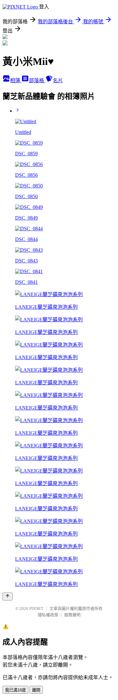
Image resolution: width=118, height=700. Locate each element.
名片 (58, 80)
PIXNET (36, 608)
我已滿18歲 (15, 690)
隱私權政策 (48, 614)
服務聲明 (72, 614)
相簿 (15, 80)
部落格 (37, 80)
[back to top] (8, 596)
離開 (36, 690)
